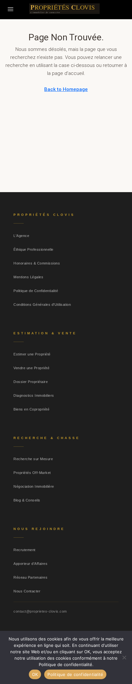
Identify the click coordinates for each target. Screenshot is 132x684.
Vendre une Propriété (31, 368)
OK (35, 674)
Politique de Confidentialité (35, 291)
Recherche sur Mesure (33, 459)
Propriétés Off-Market (32, 473)
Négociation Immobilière (33, 486)
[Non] (124, 657)
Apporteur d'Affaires (30, 564)
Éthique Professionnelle (33, 249)
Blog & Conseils (26, 500)
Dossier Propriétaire (30, 382)
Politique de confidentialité (75, 674)
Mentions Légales (28, 277)
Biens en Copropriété (31, 409)
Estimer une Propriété (32, 354)
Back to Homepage (66, 89)
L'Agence (21, 236)
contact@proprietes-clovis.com (40, 611)
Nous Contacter (26, 591)
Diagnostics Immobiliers (33, 395)
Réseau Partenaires (30, 577)
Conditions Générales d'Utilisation (42, 304)
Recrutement (24, 550)
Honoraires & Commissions (36, 263)
